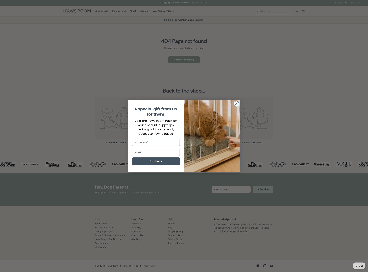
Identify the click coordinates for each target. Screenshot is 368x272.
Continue (156, 161)
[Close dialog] (236, 103)
